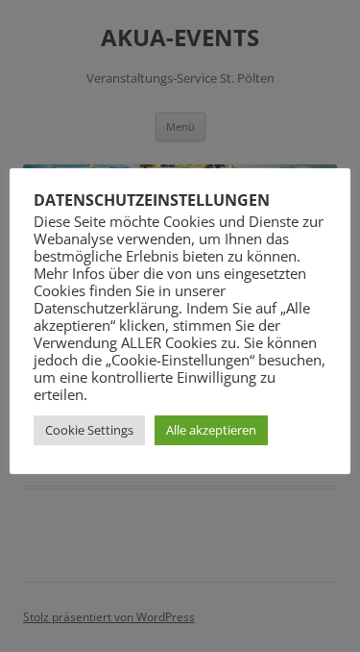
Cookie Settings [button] (89, 430)
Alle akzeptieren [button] (211, 430)
